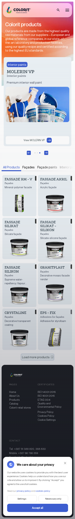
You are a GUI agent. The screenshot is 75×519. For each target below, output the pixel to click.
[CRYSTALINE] (19, 329)
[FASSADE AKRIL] (55, 195)
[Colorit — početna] (18, 10)
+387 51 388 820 (24, 448)
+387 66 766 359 (28, 453)
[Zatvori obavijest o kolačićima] (65, 463)
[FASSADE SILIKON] (19, 285)
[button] (58, 10)
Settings (21, 498)
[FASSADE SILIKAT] (19, 238)
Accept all (37, 507)
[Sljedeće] (46, 152)
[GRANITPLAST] (55, 284)
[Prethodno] (28, 152)
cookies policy (42, 490)
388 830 (40, 448)
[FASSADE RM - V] (19, 195)
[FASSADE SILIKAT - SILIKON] (55, 240)
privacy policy (23, 490)
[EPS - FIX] (55, 329)
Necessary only (53, 498)
